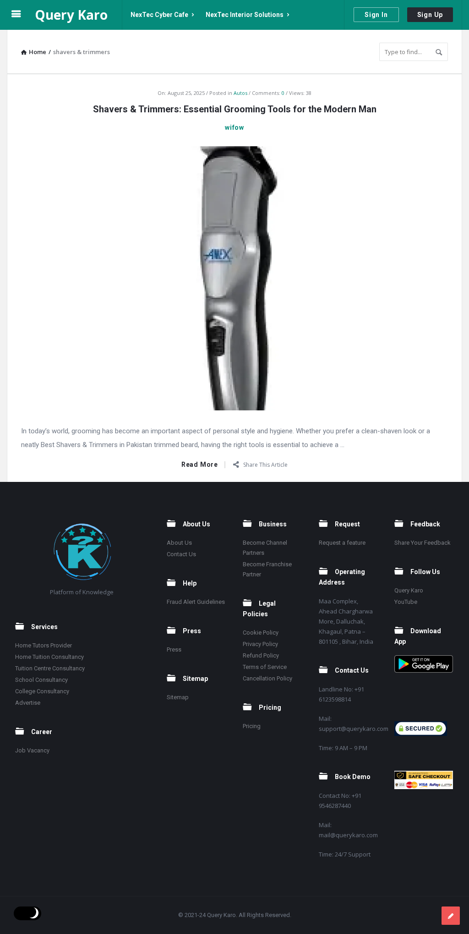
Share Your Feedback (422, 542)
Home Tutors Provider (43, 645)
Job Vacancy (32, 750)
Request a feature (342, 542)
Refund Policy (261, 655)
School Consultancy (41, 679)
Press (174, 649)
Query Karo (71, 14)
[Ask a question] (451, 915)
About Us (179, 542)
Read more (199, 464)
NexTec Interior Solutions (245, 14)
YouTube (405, 601)
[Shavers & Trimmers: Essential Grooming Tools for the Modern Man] (234, 277)
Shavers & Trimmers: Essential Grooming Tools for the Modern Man (234, 109)
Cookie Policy (260, 632)
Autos (240, 92)
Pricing (252, 726)
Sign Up (430, 14)
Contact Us (181, 554)
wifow (234, 127)
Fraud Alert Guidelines (196, 601)
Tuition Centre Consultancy (50, 668)
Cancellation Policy (267, 678)
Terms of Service (265, 666)
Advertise (27, 702)
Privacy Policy (260, 644)
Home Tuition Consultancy (49, 656)
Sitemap (178, 697)
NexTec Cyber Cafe (159, 14)
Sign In (376, 14)
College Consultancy (42, 691)
